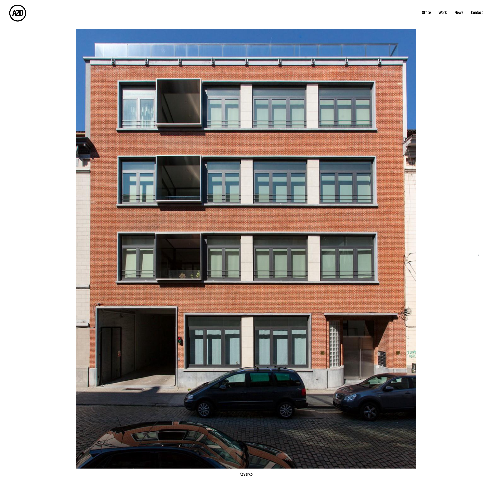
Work (443, 13)
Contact (477, 13)
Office (426, 13)
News (459, 13)
